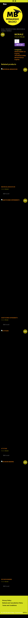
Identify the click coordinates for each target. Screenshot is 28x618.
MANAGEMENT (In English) (20, 53)
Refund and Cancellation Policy (12, 603)
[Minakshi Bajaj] (12, 16)
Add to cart (19, 45)
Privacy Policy (6, 600)
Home (2, 29)
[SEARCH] (26, 3)
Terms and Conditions (9, 605)
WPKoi (25, 613)
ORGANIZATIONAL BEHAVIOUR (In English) (13, 30)
